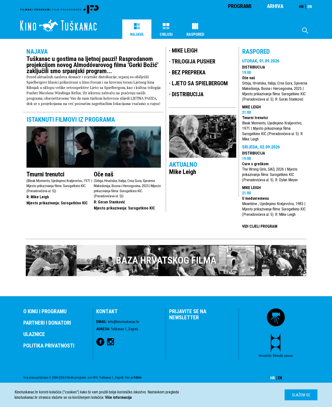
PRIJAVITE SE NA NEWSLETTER (187, 314)
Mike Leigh (251, 107)
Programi (239, 6)
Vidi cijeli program (259, 226)
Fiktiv (138, 377)
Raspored (195, 34)
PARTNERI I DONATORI (47, 323)
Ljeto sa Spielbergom (200, 83)
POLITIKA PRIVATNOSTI (48, 346)
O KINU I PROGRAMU (45, 311)
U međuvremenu (255, 198)
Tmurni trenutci (45, 174)
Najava (137, 34)
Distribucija (253, 67)
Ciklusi (166, 34)
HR (301, 6)
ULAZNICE (34, 334)
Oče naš (104, 174)
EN (309, 6)
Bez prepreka (189, 72)
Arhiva (275, 6)
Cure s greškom (255, 164)
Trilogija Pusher (193, 61)
